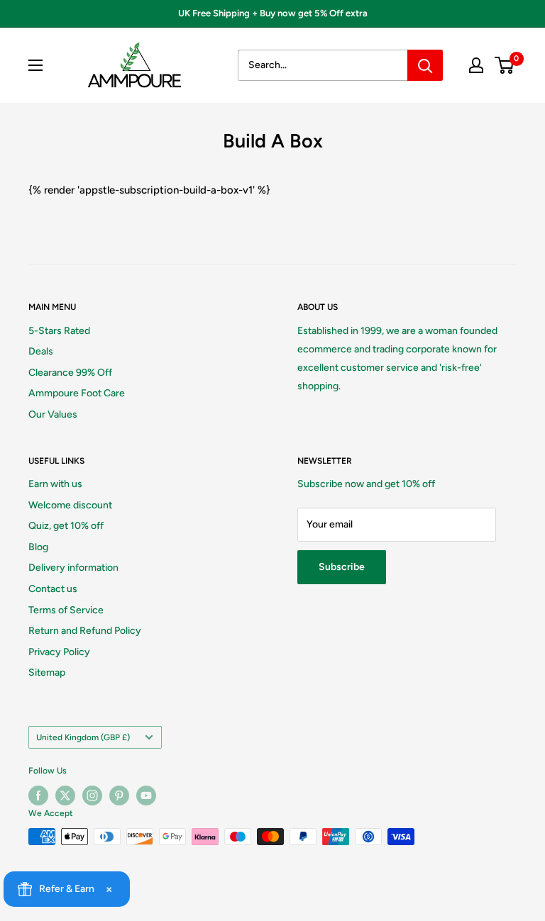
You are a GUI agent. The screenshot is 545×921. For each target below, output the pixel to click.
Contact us (52, 589)
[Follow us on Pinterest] (119, 795)
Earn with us (55, 484)
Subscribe (342, 567)
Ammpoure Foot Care (76, 393)
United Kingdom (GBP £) (83, 737)
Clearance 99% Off (70, 373)
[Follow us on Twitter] (65, 795)
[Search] (425, 65)
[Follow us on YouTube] (146, 795)
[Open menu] (35, 65)
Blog (38, 547)
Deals (40, 351)
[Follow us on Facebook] (38, 795)
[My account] (476, 65)
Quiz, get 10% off (66, 526)
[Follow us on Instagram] (92, 795)
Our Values (52, 414)
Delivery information (73, 568)
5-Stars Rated (59, 331)
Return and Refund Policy (84, 631)
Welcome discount (70, 505)
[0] (505, 65)
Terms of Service (66, 610)
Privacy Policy (59, 652)
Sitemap (46, 672)
